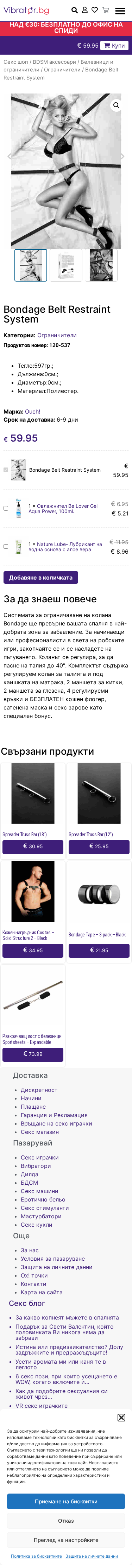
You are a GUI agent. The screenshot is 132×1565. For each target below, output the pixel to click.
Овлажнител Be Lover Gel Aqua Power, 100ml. (63, 508)
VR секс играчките (41, 1405)
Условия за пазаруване (53, 1258)
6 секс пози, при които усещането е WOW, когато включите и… (66, 1379)
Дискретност (39, 1089)
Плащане (33, 1106)
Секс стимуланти (45, 1207)
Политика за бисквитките (36, 1556)
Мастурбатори (41, 1216)
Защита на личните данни (91, 1556)
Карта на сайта (42, 1292)
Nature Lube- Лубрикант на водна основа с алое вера (65, 546)
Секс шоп (16, 62)
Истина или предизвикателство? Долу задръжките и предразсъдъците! (69, 1349)
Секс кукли (36, 1224)
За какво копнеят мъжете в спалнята (67, 1317)
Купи (117, 45)
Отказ (66, 1520)
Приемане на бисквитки (66, 1501)
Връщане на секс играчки (56, 1123)
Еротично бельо (43, 1199)
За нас (30, 1250)
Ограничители (62, 70)
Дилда (29, 1174)
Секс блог (27, 1303)
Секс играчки (40, 1157)
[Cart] (105, 10)
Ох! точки (34, 1275)
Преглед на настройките (66, 1540)
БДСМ (29, 1182)
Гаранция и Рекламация (54, 1115)
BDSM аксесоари (54, 62)
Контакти (33, 1283)
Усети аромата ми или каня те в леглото (60, 1364)
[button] (121, 1417)
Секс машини (39, 1190)
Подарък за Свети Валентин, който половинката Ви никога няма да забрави (64, 1332)
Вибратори (36, 1165)
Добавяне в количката (41, 577)
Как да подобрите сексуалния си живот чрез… (61, 1393)
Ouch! (32, 411)
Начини (31, 1098)
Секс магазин (40, 1131)
